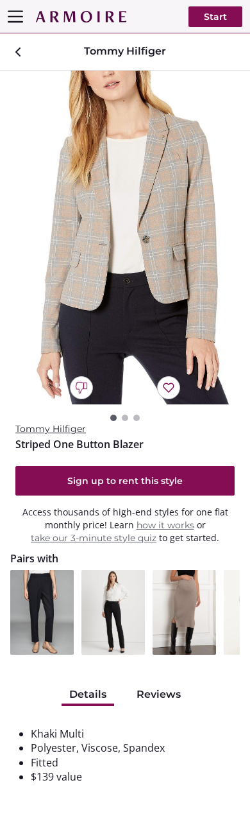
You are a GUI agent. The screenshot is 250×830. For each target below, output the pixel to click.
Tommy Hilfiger (50, 429)
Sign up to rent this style (125, 481)
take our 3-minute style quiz (93, 538)
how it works (165, 525)
